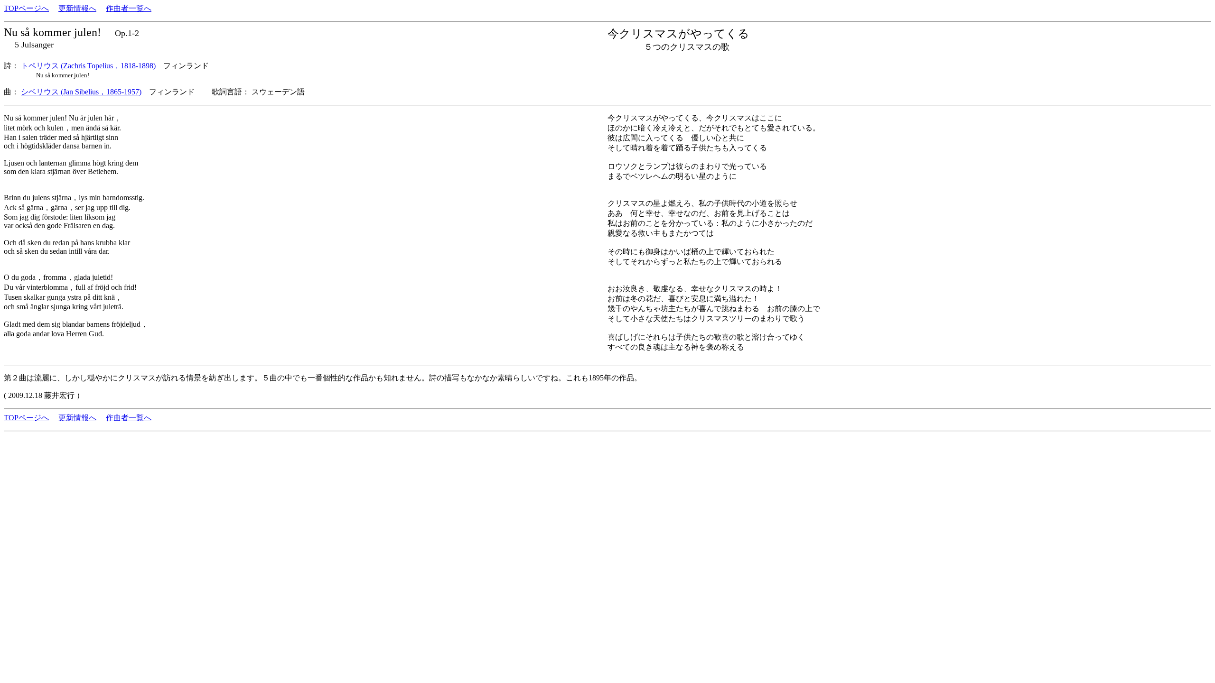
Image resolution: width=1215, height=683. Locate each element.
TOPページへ (26, 8)
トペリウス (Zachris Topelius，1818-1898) (88, 66)
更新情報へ (77, 8)
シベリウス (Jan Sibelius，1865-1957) (81, 92)
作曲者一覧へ (128, 8)
